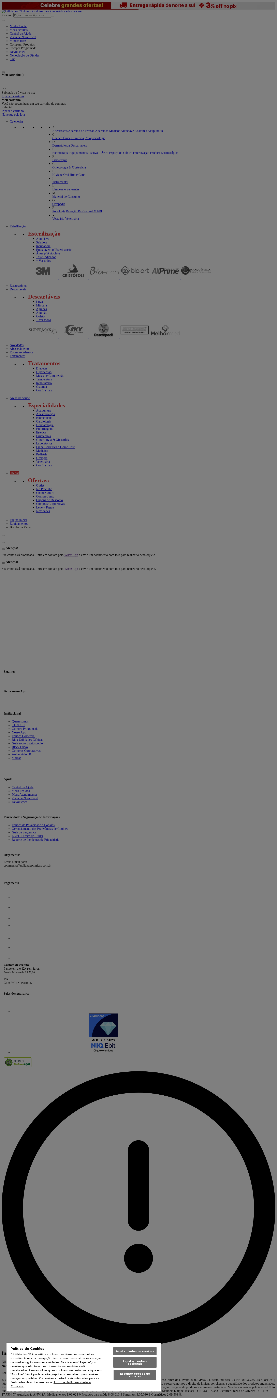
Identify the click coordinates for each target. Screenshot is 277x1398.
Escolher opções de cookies (135, 1375)
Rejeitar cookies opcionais (134, 1362)
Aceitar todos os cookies (135, 1351)
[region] (83, 1367)
